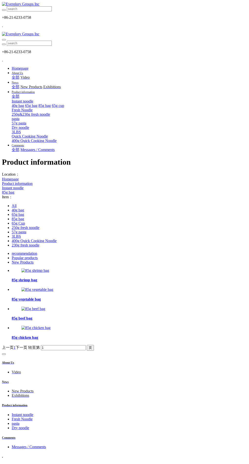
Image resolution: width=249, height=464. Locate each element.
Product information (17, 183)
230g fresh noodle (25, 245)
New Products (23, 262)
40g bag (18, 210)
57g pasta (19, 232)
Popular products (25, 258)
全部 (15, 77)
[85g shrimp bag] (35, 270)
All (14, 206)
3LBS (16, 236)
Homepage (20, 68)
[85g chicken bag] (36, 328)
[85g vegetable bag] (37, 289)
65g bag (18, 214)
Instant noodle (13, 188)
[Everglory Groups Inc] (124, 4)
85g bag (8, 192)
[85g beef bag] (33, 309)
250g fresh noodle (25, 228)
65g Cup (18, 223)
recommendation (24, 253)
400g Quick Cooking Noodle (34, 241)
